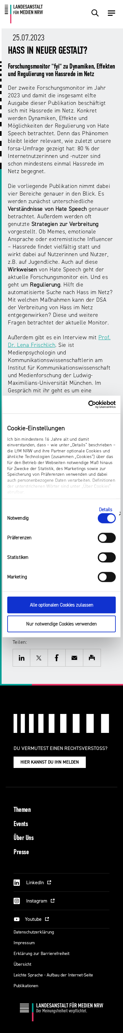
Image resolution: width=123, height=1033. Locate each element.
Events (21, 824)
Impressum (24, 943)
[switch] (107, 538)
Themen (22, 810)
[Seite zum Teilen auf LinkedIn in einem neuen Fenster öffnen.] (21, 657)
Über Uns (23, 838)
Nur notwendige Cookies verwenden (61, 624)
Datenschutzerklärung (34, 932)
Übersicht (22, 964)
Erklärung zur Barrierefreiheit (41, 954)
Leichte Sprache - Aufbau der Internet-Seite (53, 975)
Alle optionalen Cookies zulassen (61, 605)
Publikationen (26, 986)
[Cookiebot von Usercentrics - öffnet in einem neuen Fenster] (88, 405)
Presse (21, 852)
